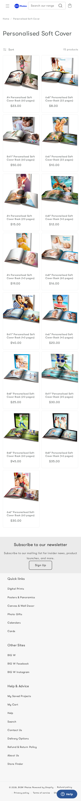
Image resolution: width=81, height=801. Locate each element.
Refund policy (64, 787)
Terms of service (41, 793)
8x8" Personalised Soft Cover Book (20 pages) (21, 395)
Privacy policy (21, 793)
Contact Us (15, 730)
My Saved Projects (19, 696)
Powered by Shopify (42, 787)
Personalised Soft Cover (26, 18)
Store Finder (15, 763)
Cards (11, 631)
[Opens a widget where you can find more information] (67, 794)
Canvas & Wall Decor (21, 605)
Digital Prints (16, 588)
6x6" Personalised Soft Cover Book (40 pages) (59, 336)
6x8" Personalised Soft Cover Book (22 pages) (59, 99)
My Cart (13, 704)
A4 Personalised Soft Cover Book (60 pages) (21, 99)
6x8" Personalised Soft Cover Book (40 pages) (59, 217)
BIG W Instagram (19, 672)
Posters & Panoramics (21, 597)
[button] (7, 6)
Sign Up (40, 565)
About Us (13, 755)
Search (12, 721)
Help (10, 712)
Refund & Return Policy (22, 746)
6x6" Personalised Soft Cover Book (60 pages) (21, 514)
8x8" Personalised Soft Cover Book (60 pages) (21, 454)
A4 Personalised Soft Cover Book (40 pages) (21, 277)
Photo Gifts (15, 614)
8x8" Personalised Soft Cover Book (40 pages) (59, 454)
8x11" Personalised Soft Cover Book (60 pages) (21, 158)
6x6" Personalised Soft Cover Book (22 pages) (59, 158)
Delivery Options (18, 738)
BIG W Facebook (18, 663)
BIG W (12, 655)
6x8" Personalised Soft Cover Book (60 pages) (59, 277)
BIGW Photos (24, 787)
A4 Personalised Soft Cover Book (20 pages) (21, 217)
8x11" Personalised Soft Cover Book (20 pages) (59, 395)
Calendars (14, 622)
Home (6, 18)
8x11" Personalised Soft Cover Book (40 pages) (21, 336)
